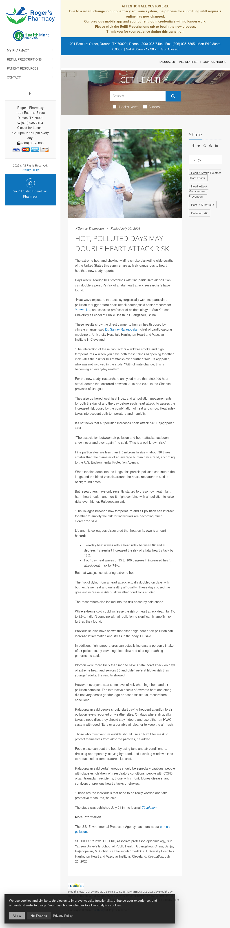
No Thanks (39, 915)
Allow (17, 915)
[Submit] (173, 96)
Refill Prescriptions (24, 59)
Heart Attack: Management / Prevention (198, 191)
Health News (128, 106)
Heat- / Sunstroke (202, 205)
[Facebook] (30, 93)
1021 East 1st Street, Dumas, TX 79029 (97, 43)
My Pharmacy (18, 50)
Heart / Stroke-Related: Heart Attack (205, 175)
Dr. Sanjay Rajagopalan (122, 329)
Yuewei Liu (82, 309)
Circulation (149, 807)
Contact (14, 77)
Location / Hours (214, 61)
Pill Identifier (188, 61)
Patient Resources (22, 68)
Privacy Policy (30, 169)
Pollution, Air (199, 213)
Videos (154, 106)
